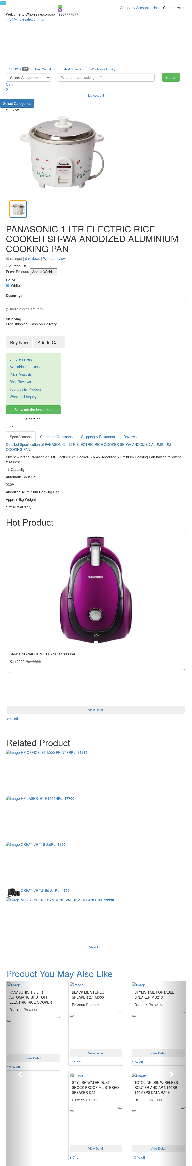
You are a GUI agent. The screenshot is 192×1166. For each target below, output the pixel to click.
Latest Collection (73, 69)
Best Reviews (20, 381)
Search (171, 77)
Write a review (54, 258)
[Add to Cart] (183, 669)
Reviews (130, 436)
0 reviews (32, 258)
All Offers (18, 69)
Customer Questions (56, 436)
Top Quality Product (25, 389)
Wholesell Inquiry (23, 396)
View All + (96, 947)
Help (156, 7)
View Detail (96, 710)
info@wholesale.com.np (25, 19)
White (15, 285)
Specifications (21, 436)
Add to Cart (49, 342)
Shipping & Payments (98, 436)
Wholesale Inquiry (103, 69)
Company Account (134, 7)
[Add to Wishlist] (9, 672)
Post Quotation (45, 69)
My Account (96, 95)
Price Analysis (21, 374)
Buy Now (19, 342)
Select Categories (17, 103)
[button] (19, 1073)
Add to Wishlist (44, 271)
